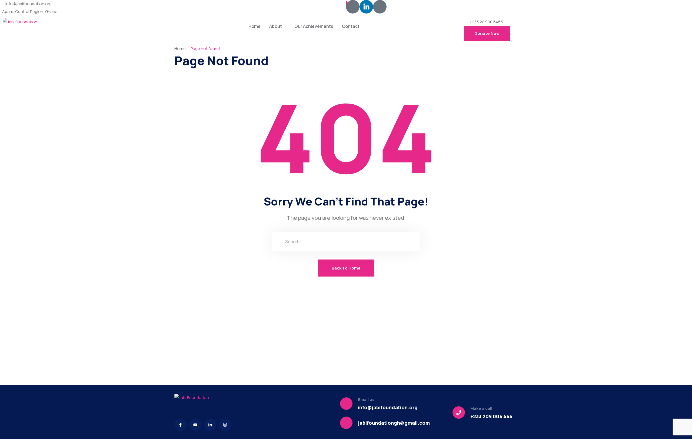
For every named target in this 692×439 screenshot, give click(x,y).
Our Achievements (313, 26)
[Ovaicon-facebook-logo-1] (353, 7)
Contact (351, 26)
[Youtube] (195, 425)
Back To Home (346, 268)
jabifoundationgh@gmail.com (394, 423)
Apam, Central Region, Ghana (30, 11)
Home (254, 26)
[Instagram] (225, 425)
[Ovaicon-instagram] (380, 7)
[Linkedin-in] (366, 7)
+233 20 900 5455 (486, 22)
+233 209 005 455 (491, 416)
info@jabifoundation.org (28, 3)
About (275, 26)
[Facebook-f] (180, 425)
